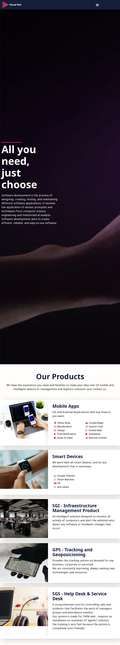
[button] (97, 4)
